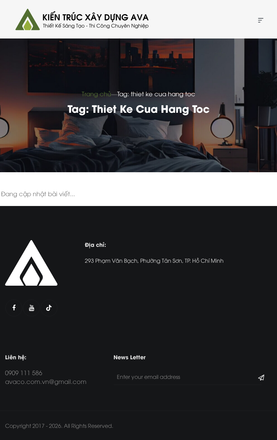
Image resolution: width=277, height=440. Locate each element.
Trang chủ (96, 93)
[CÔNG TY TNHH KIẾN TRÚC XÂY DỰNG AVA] (81, 19)
